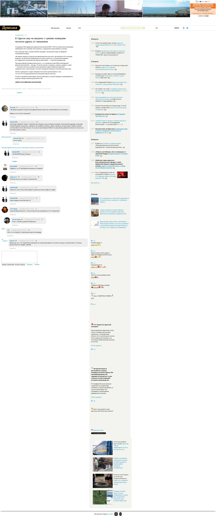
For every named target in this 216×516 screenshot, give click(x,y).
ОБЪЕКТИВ (14, 122)
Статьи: (94, 194)
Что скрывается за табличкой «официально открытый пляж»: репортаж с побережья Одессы (114, 200)
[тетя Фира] (5, 212)
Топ (79, 28)
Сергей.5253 (17, 138)
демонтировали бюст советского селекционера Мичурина (111, 83)
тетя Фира (13, 209)
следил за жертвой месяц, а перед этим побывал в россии (110, 167)
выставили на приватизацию (111, 143)
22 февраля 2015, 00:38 (26, 198)
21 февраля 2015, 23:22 (26, 188)
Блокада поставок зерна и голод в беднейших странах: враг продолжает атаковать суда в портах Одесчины (120, 496)
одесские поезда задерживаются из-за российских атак (110, 44)
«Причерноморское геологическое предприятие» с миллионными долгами (108, 146)
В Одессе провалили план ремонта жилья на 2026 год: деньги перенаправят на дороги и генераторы (120, 463)
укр (157, 28)
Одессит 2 (13, 177)
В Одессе (98, 51)
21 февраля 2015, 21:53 (28, 177)
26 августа (94, 139)
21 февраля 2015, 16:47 (26, 122)
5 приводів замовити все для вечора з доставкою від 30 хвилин (110, 90)
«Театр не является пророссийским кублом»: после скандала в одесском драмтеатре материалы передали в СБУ (113, 212)
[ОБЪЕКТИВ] (5, 126)
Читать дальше (96, 345)
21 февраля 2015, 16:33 (26, 107)
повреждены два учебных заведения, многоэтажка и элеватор (111, 131)
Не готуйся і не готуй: (102, 89)
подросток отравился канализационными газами (105, 68)
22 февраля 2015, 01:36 (26, 209)
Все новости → (96, 183)
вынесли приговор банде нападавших (110, 108)
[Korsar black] (7, 223)
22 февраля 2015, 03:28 (32, 219)
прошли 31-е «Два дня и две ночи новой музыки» (105, 176)
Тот (8, 230)
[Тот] (3, 229)
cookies (110, 514)
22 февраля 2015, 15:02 (26, 241)
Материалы (55, 28)
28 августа (94, 39)
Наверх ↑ (20, 92)
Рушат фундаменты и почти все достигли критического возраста (109, 98)
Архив (68, 28)
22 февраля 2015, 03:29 (18, 230)
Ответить (13, 117)
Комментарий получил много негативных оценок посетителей (22, 147)
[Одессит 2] (5, 181)
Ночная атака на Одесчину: (105, 129)
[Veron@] (5, 111)
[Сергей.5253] (6, 137)
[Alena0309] (5, 170)
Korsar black (16, 219)
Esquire (12, 241)
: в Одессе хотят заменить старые (108, 100)
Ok (116, 514)
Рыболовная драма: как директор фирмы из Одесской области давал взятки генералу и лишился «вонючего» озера (165, 15)
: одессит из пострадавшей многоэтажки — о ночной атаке (108, 123)
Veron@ (12, 107)
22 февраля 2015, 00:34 (28, 152)
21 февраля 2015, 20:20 (26, 166)
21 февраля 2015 (19, 35)
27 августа (94, 61)
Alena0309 (13, 166)
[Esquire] (5, 241)
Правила (29, 264)
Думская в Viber (98, 430)
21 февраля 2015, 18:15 (32, 138)
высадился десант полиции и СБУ (111, 155)
